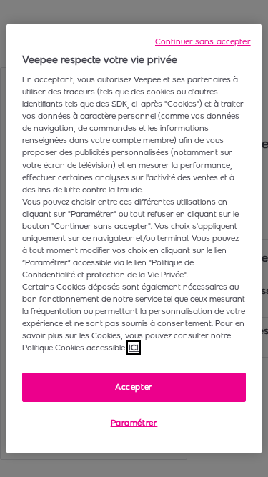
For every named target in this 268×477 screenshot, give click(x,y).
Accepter (134, 386)
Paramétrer (134, 423)
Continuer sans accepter (203, 41)
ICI (134, 348)
